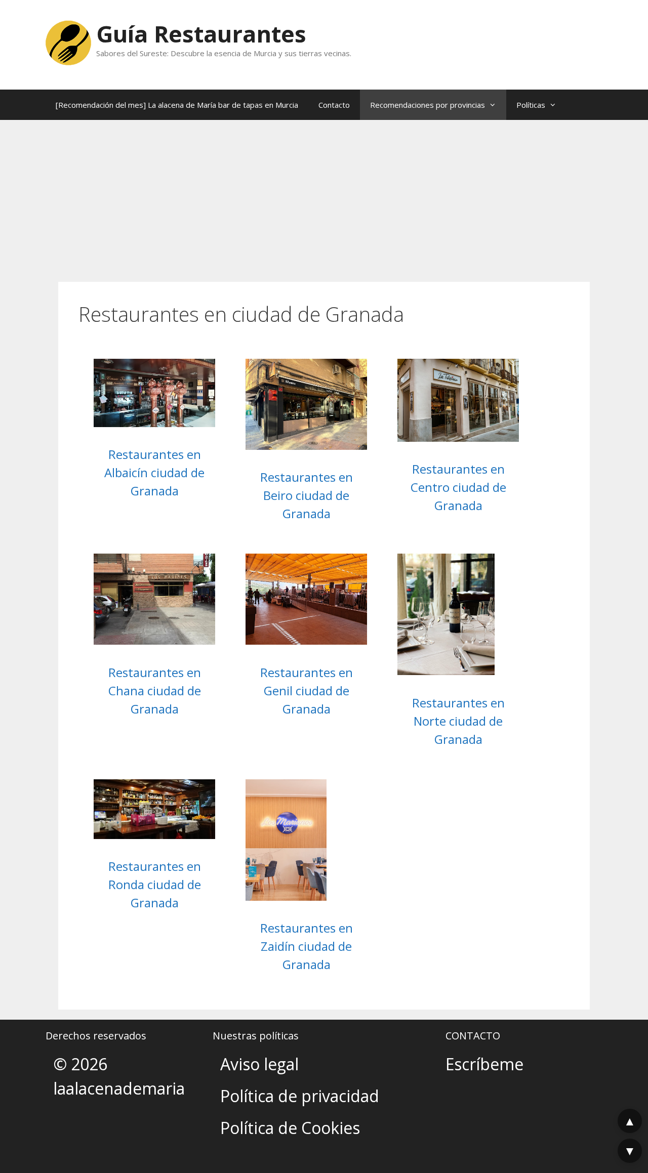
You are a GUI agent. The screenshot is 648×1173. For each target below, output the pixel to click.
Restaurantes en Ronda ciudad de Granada (154, 884)
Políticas (530, 105)
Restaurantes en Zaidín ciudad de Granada (306, 946)
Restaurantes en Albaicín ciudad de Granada (154, 472)
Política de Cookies (290, 1128)
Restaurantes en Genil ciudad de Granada (306, 690)
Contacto (334, 105)
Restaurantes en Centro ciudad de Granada (458, 487)
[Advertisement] (324, 196)
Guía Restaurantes (201, 33)
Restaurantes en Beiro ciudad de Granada (306, 495)
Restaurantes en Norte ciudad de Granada (458, 720)
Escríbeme (484, 1064)
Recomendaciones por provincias (427, 105)
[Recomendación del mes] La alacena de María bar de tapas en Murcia (177, 105)
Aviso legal (259, 1064)
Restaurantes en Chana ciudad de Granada (154, 690)
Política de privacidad (299, 1096)
